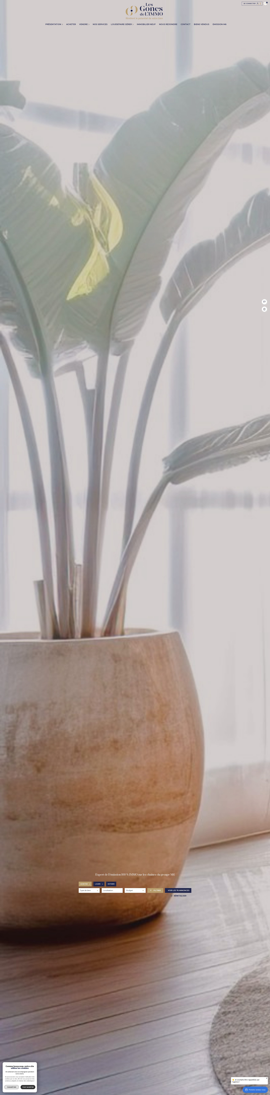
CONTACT (185, 24)
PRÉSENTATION (53, 24)
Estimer (111, 884)
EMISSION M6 (219, 24)
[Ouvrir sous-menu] (62, 24)
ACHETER (71, 24)
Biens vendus (201, 24)
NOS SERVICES (100, 24)
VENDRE (83, 24)
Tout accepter (28, 1087)
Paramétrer (11, 1087)
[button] (255, 1090)
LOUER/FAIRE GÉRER (121, 24)
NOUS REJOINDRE (168, 24)
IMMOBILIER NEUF (146, 24)
